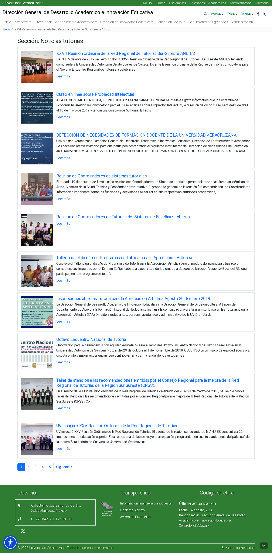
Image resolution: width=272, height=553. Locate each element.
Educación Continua (170, 22)
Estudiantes (177, 3)
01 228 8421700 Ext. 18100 (51, 519)
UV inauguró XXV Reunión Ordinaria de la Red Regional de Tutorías (116, 425)
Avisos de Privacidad (135, 517)
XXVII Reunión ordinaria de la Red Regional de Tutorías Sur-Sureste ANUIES (125, 53)
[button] (204, 13)
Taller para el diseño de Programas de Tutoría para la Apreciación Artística (124, 257)
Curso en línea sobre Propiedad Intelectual (95, 94)
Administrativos (240, 3)
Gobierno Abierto (132, 510)
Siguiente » (64, 467)
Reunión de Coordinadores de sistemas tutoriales (101, 176)
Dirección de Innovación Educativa (125, 22)
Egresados (197, 3)
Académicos (217, 3)
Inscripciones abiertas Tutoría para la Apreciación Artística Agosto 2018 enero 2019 (133, 298)
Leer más (63, 76)
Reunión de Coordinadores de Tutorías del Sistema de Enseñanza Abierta (123, 216)
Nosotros (21, 22)
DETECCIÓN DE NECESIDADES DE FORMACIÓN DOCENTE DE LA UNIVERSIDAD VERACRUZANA (146, 135)
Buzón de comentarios (238, 548)
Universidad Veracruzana (22, 3)
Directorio (262, 3)
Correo (161, 3)
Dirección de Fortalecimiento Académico (64, 22)
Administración (242, 22)
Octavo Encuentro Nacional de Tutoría (91, 339)
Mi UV (147, 3)
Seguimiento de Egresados (208, 22)
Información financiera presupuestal (146, 503)
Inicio (7, 22)
